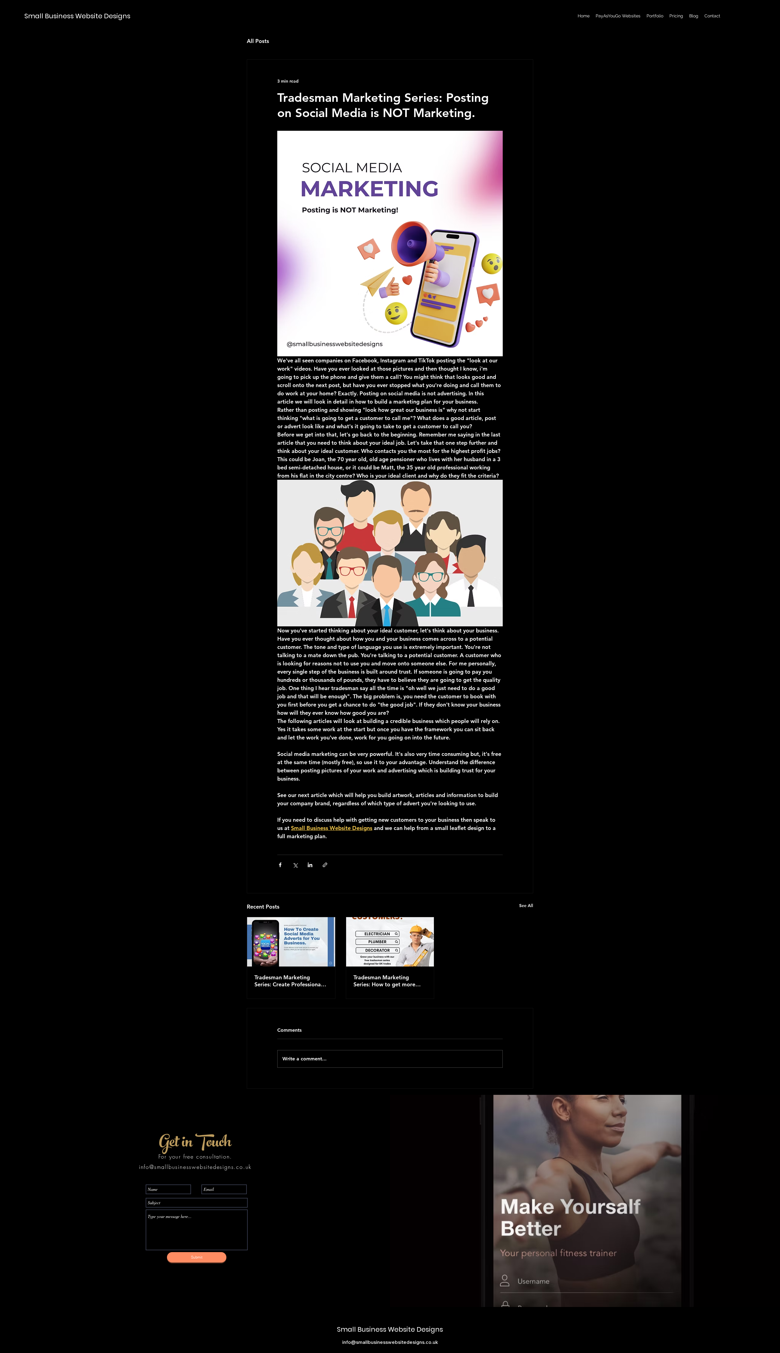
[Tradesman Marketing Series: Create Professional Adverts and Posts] (291, 942)
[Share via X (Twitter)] (295, 865)
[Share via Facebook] (280, 865)
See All (526, 905)
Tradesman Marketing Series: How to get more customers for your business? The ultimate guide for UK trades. (384, 981)
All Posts (258, 41)
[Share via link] (325, 865)
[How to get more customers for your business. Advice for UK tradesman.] (390, 942)
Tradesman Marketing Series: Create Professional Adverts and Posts (288, 981)
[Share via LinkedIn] (310, 865)
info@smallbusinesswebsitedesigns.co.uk (195, 1166)
